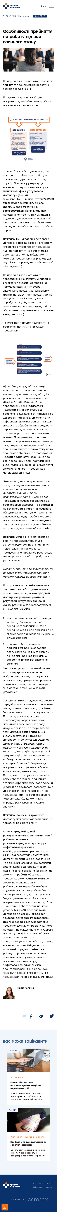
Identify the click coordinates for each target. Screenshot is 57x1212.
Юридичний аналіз (35, 1137)
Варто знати (24, 16)
